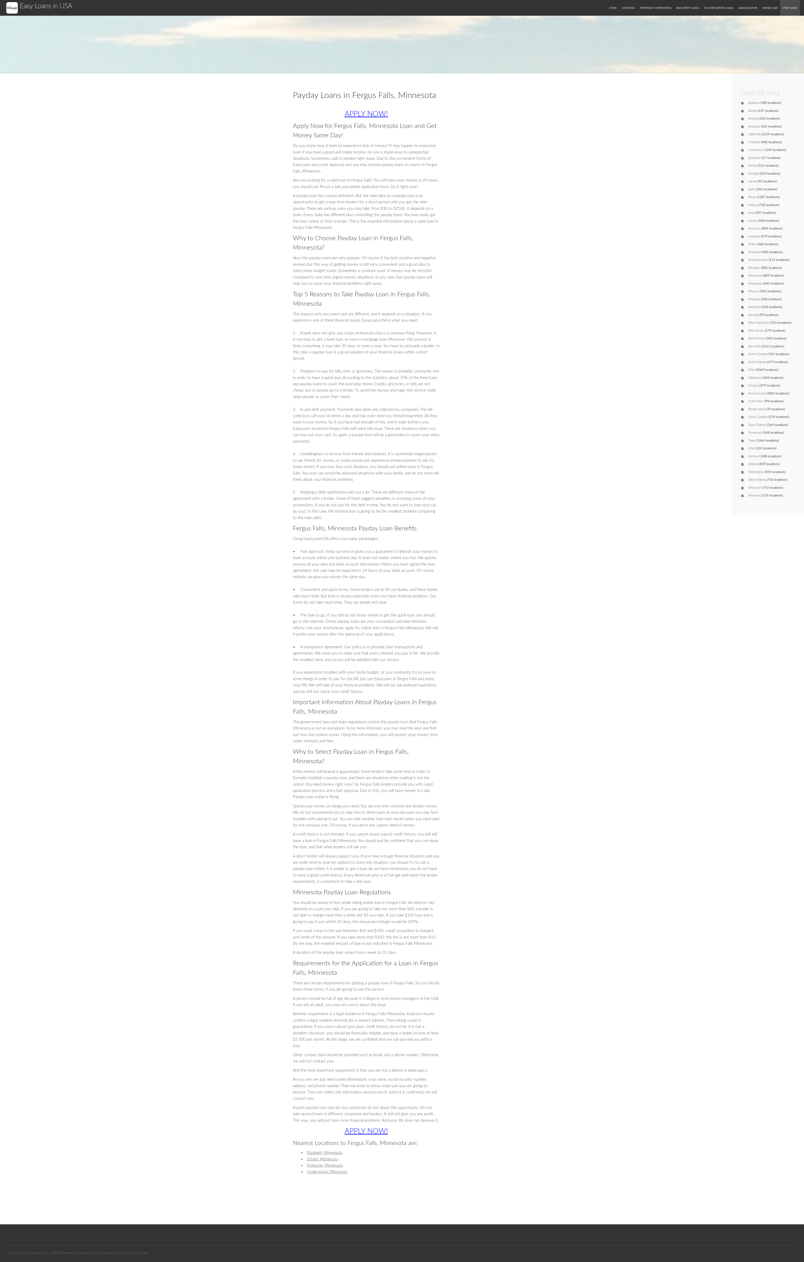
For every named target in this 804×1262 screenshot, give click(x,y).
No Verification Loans (718, 8)
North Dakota (757, 362)
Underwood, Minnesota (327, 1172)
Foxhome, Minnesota (325, 1166)
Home (613, 8)
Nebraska (754, 307)
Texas (752, 440)
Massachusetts (758, 260)
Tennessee (755, 432)
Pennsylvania (757, 393)
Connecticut (756, 150)
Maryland (754, 252)
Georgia (753, 173)
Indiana (753, 205)
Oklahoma (755, 377)
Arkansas (754, 126)
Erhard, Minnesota (322, 1159)
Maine (752, 244)
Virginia (753, 464)
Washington (756, 472)
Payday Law (770, 8)
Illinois (752, 197)
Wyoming (754, 495)
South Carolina (758, 417)
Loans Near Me (748, 8)
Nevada (753, 315)
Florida (752, 165)
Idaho (752, 189)
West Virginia (757, 479)
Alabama (754, 102)
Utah (751, 448)
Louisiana (754, 236)
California (754, 134)
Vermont (754, 456)
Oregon (753, 385)
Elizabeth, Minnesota (324, 1153)
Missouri (753, 291)
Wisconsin (755, 487)
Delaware (754, 158)
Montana (754, 299)
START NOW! (790, 8)
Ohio (751, 369)
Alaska (752, 110)
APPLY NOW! (366, 114)
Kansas (753, 220)
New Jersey (756, 330)
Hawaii (752, 181)
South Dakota (757, 425)
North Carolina (758, 354)
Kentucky (754, 228)
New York (754, 346)
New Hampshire (759, 322)
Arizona (753, 118)
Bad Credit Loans (687, 8)
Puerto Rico (756, 401)
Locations (628, 8)
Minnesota (755, 275)
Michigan (754, 267)
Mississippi (755, 283)
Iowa (751, 212)
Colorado (754, 142)
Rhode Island (756, 409)
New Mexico (756, 338)
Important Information (655, 8)
